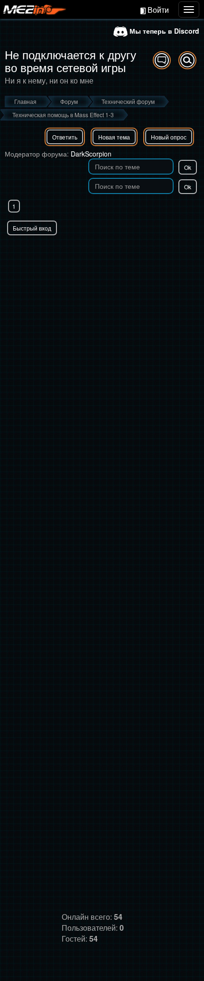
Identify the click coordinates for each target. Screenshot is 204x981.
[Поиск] (187, 60)
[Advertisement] (102, 342)
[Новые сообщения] (162, 60)
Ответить (64, 137)
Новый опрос (168, 137)
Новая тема (114, 137)
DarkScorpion (91, 153)
